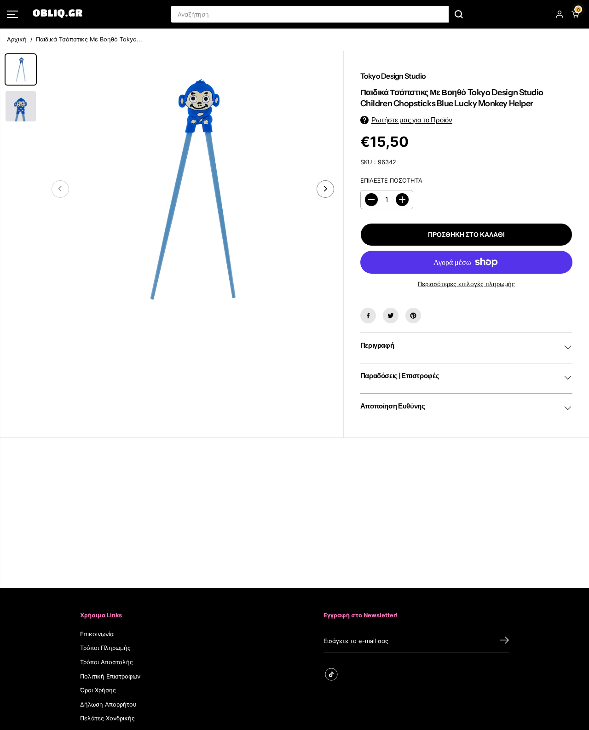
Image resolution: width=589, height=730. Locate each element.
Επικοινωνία (97, 634)
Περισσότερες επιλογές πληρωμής (466, 284)
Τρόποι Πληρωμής (105, 647)
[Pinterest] (413, 315)
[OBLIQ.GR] (57, 14)
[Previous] (60, 189)
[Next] (325, 189)
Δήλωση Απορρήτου (108, 704)
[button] (12, 14)
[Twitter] (390, 315)
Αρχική (17, 39)
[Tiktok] (331, 674)
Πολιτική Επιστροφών (110, 676)
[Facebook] (368, 315)
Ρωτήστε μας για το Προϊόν (411, 120)
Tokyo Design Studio (393, 75)
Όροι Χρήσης (98, 690)
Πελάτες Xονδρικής (107, 718)
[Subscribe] (504, 641)
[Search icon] (459, 14)
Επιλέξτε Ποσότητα (391, 180)
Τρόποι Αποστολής (106, 662)
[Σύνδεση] (559, 14)
